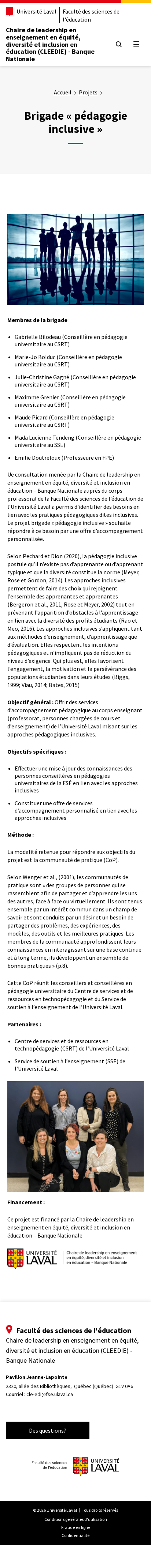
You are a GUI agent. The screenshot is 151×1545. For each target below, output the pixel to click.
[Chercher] (119, 44)
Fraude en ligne (75, 1527)
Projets (88, 92)
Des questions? (47, 1430)
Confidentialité (75, 1535)
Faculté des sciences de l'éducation (91, 15)
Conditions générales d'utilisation (75, 1519)
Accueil (62, 92)
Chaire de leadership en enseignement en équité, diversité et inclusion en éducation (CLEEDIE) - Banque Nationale (50, 44)
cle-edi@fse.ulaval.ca (49, 1394)
